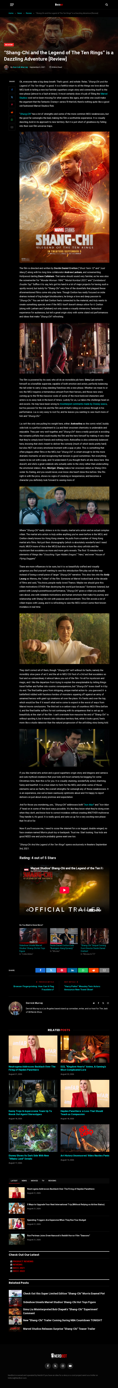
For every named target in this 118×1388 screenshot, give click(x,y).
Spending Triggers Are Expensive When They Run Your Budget (56, 1220)
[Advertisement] (59, 21)
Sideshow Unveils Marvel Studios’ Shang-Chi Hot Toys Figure (32, 948)
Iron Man (88, 804)
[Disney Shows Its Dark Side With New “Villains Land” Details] (33, 1138)
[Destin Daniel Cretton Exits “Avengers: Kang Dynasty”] (64, 936)
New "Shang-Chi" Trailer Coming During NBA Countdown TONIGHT (62, 1320)
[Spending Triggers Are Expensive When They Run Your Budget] (17, 1223)
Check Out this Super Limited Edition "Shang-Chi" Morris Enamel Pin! (64, 1293)
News (24, 1181)
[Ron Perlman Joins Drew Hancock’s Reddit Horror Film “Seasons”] (17, 1239)
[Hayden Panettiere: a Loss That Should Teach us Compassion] (85, 1093)
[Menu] (12, 4)
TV (43, 1181)
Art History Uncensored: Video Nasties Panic (85, 1155)
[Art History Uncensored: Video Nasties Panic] (85, 1138)
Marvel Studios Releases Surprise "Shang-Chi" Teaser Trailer (59, 1328)
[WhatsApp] (12, 119)
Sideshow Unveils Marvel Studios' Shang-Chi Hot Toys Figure (59, 1302)
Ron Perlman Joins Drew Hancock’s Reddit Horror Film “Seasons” (58, 1235)
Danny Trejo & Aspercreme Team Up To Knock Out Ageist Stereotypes (30, 1113)
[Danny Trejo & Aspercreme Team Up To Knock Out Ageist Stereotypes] (33, 1093)
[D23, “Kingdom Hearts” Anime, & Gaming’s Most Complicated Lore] (85, 1049)
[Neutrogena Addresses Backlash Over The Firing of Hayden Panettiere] (33, 1049)
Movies (34, 1181)
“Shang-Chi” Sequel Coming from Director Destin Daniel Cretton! (93, 948)
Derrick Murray (20, 67)
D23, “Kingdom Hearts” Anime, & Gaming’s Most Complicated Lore (83, 1068)
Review (9, 44)
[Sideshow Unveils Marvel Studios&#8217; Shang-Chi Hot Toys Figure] (33, 936)
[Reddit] (12, 112)
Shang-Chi (25, 114)
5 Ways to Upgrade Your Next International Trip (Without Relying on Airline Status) (66, 1204)
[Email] (12, 127)
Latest (14, 1181)
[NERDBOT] (59, 4)
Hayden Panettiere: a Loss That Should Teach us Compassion (82, 1113)
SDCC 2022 (19, 1271)
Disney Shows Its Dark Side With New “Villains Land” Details (29, 1157)
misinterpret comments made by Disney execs (83, 404)
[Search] (106, 4)
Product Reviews (23, 1261)
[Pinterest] (12, 104)
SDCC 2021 (19, 1268)
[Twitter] (12, 97)
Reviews (52, 1181)
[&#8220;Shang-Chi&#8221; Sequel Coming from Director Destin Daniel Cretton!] (95, 936)
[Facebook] (12, 89)
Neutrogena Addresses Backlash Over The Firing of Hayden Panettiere (32, 1068)
